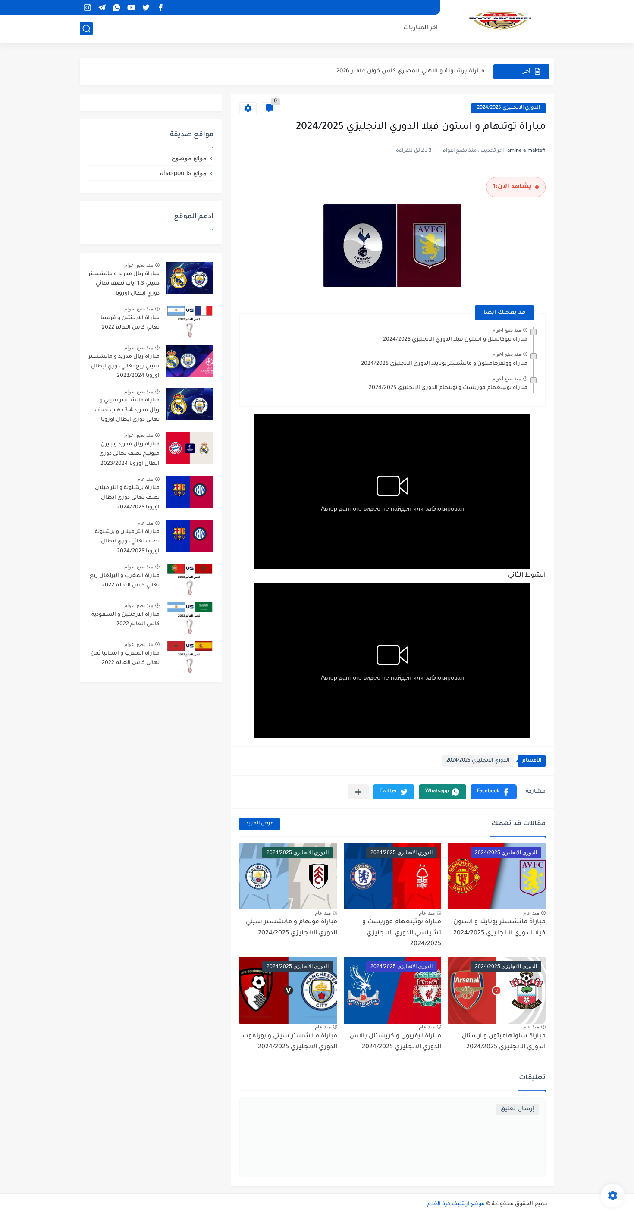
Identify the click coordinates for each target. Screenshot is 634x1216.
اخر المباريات (420, 28)
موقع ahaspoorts (183, 172)
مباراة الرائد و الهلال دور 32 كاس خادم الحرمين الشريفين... (405, 71)
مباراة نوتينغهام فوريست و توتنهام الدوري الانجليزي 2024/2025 (448, 388)
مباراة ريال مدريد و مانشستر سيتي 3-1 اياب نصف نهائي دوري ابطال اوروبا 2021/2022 (124, 285)
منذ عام (531, 913)
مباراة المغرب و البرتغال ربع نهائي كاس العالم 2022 (125, 581)
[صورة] (189, 278)
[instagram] (87, 7)
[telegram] (102, 7)
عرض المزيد (259, 824)
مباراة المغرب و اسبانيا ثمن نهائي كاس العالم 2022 (125, 658)
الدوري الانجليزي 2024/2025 (508, 108)
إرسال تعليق (517, 1109)
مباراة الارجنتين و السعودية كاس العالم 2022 (125, 619)
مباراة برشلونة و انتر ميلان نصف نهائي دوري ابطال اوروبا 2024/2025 (127, 498)
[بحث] (86, 28)
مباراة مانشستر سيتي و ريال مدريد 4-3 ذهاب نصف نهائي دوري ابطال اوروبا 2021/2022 (127, 412)
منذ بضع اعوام (506, 330)
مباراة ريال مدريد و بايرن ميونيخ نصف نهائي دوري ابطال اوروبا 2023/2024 (129, 454)
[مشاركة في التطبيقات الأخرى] (358, 791)
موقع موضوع (189, 157)
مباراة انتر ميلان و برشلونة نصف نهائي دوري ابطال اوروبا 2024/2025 (127, 542)
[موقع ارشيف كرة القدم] (500, 21)
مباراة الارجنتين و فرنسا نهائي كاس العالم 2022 (130, 323)
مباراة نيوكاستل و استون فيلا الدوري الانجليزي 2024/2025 (455, 340)
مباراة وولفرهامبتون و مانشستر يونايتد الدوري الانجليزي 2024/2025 (444, 364)
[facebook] (160, 7)
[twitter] (146, 7)
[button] (494, 791)
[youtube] (131, 7)
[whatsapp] (116, 7)
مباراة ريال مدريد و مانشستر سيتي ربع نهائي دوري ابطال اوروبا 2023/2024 (124, 366)
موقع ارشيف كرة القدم (456, 1204)
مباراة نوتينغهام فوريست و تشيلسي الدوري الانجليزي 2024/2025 (401, 933)
